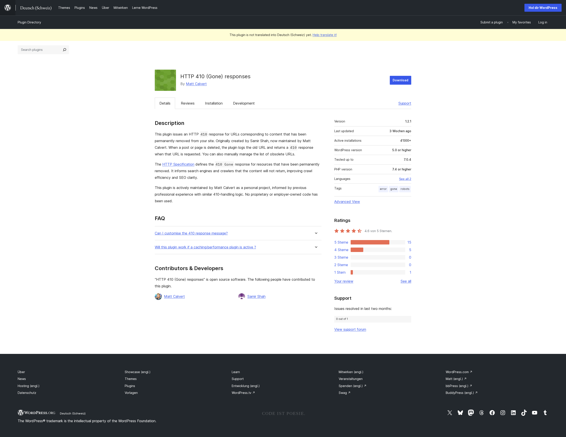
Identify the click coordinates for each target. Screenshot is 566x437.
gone (393, 189)
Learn (236, 372)
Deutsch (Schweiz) (73, 413)
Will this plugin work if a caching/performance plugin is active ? (205, 247)
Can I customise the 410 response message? (191, 233)
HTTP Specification (178, 164)
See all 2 (405, 179)
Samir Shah (256, 296)
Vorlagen (131, 393)
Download (400, 80)
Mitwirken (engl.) (351, 372)
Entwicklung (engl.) (246, 386)
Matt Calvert (196, 84)
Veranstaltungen (351, 379)
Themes (131, 379)
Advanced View (347, 201)
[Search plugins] (64, 49)
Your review (343, 281)
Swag (345, 393)
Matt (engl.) (456, 379)
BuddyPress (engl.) (462, 393)
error (383, 189)
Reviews (188, 103)
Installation (214, 103)
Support (404, 103)
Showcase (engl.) (138, 372)
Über (21, 372)
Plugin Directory (29, 22)
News (22, 379)
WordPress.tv (243, 393)
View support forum (350, 329)
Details (164, 103)
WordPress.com (459, 372)
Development (244, 103)
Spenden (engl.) (353, 386)
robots (405, 189)
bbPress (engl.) (459, 386)
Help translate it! (325, 35)
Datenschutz (27, 393)
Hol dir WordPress (543, 8)
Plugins (130, 386)
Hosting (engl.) (29, 386)
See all (406, 281)
